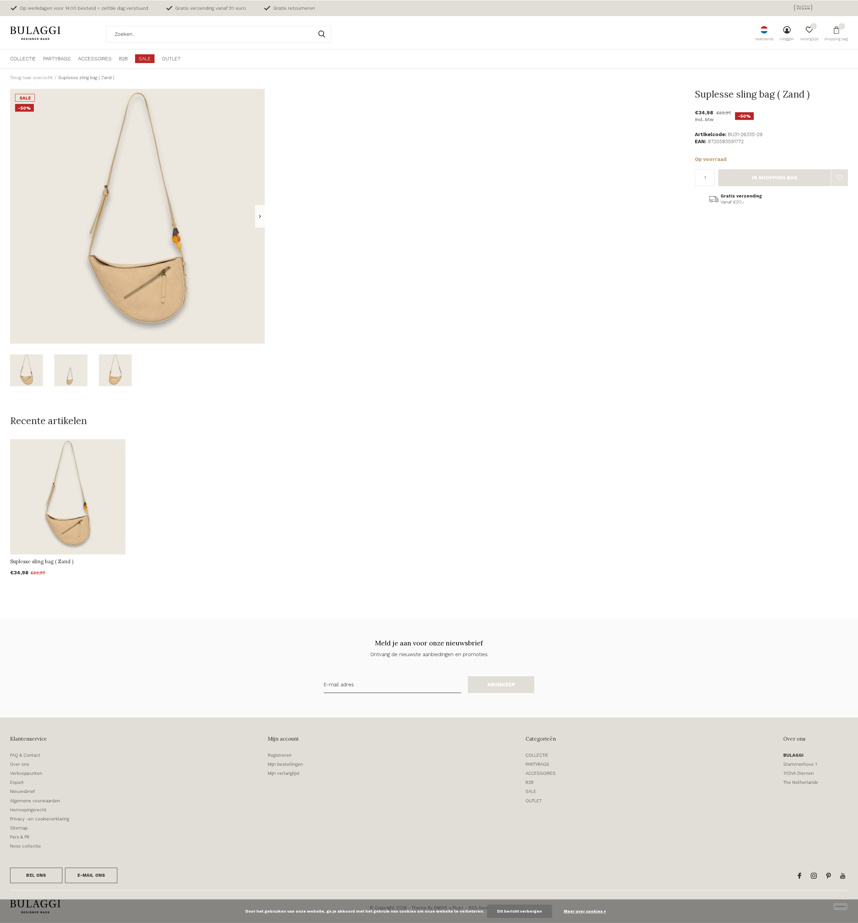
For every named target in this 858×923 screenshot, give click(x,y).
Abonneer (501, 685)
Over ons (19, 764)
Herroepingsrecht (28, 809)
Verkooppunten (26, 773)
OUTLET (171, 59)
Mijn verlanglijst (284, 773)
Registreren (280, 755)
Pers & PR (19, 837)
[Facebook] (799, 875)
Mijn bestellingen (285, 764)
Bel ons (36, 875)
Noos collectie (25, 846)
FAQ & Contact (25, 755)
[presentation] (260, 216)
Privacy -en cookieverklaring (39, 818)
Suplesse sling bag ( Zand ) (41, 561)
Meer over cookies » (585, 911)
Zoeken (321, 34)
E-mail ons (91, 875)
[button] (26, 370)
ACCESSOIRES (95, 59)
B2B (123, 59)
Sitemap (19, 827)
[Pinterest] (828, 875)
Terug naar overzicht (31, 77)
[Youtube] (842, 875)
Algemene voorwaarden (35, 800)
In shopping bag (775, 178)
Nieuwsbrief (22, 791)
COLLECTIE (23, 59)
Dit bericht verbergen (519, 911)
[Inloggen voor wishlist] (839, 177)
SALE (145, 59)
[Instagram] (814, 875)
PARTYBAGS (57, 59)
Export (17, 782)
